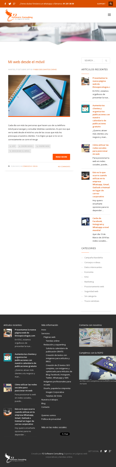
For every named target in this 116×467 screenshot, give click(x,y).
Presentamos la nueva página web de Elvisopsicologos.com (25, 332)
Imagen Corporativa (55, 392)
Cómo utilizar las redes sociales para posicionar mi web (26, 387)
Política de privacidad (51, 419)
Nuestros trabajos (49, 399)
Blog (43, 403)
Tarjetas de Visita (54, 395)
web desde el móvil (21, 151)
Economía (88, 272)
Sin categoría (90, 296)
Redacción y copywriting (55, 344)
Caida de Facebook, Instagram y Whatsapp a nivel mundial (101, 224)
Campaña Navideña (93, 257)
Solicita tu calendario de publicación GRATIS (57, 350)
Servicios (45, 333)
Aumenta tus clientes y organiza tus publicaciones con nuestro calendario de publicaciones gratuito (26, 360)
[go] (106, 60)
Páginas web (49, 337)
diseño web (44, 146)
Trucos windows (91, 301)
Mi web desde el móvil (26, 61)
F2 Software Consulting (52, 453)
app (13, 146)
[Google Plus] (14, 4)
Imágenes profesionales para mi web (57, 383)
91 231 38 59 (68, 3)
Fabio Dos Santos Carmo (45, 69)
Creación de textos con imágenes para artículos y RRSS (58, 358)
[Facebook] (5, 4)
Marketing (89, 281)
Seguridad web (91, 291)
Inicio (43, 329)
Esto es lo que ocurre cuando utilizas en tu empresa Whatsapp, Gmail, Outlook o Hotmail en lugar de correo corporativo (101, 184)
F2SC (86, 276)
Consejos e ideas (30, 166)
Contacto (45, 407)
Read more (61, 156)
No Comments (64, 167)
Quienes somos (48, 415)
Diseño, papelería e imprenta (57, 388)
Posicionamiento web (94, 286)
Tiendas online (53, 340)
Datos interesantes (93, 267)
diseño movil (27, 146)
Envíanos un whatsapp (42, 3)
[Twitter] (10, 4)
